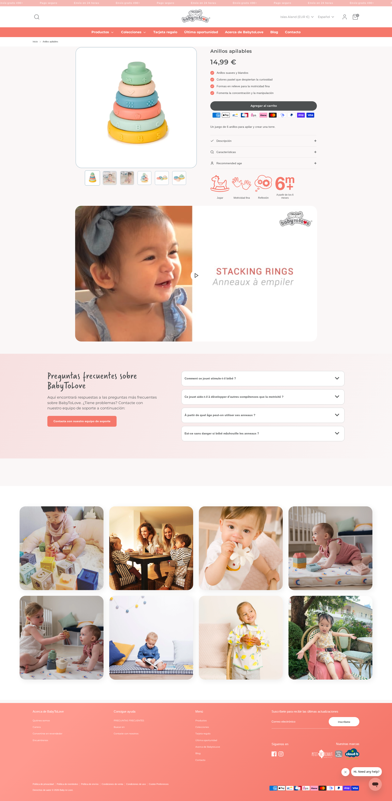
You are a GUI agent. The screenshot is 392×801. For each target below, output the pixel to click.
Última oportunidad (201, 32)
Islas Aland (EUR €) (295, 17)
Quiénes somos (41, 720)
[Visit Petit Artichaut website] (322, 755)
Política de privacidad (43, 784)
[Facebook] (274, 753)
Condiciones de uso (136, 784)
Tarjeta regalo (165, 32)
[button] (92, 178)
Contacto (293, 32)
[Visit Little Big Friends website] (339, 754)
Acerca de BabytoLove (244, 32)
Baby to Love (66, 790)
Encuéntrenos (40, 740)
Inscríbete (344, 721)
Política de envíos (90, 784)
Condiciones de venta (112, 784)
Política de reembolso (67, 784)
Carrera (37, 727)
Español (324, 17)
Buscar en (119, 727)
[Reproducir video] (196, 275)
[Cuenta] (345, 17)
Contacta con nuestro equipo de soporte (81, 421)
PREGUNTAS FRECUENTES (129, 720)
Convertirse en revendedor (47, 733)
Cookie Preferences (159, 784)
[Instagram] (280, 753)
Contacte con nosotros (126, 733)
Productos (100, 32)
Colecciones (132, 32)
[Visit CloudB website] (352, 754)
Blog (274, 32)
